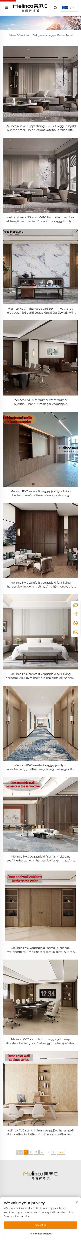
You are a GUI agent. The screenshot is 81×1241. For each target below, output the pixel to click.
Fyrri (19, 1152)
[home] (30, 7)
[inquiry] (75, 605)
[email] (75, 632)
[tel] (75, 614)
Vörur (20, 35)
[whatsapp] (75, 623)
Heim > (12, 35)
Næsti (61, 1152)
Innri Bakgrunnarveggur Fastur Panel (49, 35)
